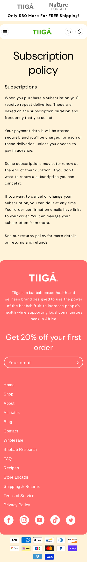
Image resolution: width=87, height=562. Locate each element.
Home (9, 385)
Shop (8, 394)
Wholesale (13, 440)
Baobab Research (20, 450)
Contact (11, 431)
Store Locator (16, 477)
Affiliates (12, 413)
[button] (5, 31)
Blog (8, 422)
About (9, 403)
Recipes (11, 468)
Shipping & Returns (22, 486)
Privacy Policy (17, 505)
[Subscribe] (77, 362)
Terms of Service (19, 496)
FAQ (8, 459)
